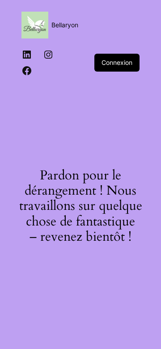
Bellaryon (64, 25)
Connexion (117, 62)
